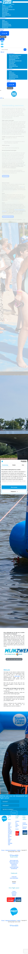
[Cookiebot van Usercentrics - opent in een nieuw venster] (21, 461)
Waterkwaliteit (5, 8)
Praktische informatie (13, 56)
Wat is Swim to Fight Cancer (15, 55)
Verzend (14, 813)
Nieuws (3, 16)
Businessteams (5, 23)
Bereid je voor (5, 27)
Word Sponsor (5, 10)
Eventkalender (14, 868)
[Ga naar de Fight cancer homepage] (4, 818)
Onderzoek (14, 876)
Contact (1, 30)
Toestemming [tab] (5, 465)
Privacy (2, 850)
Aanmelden (5, 176)
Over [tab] (23, 465)
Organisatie (4, 12)
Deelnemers (2, 18)
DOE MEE (3, 37)
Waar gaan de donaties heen (8, 9)
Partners (24, 828)
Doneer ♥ (4, 33)
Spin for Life (14, 865)
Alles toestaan (14, 487)
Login (2, 39)
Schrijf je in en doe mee (14, 58)
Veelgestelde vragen (6, 15)
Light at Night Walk (9, 840)
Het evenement (10, 53)
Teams (3, 20)
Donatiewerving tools (6, 25)
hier (22, 187)
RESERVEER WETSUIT (8, 216)
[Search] (25, 49)
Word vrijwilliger (5, 13)
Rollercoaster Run (14, 863)
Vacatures (25, 827)
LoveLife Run (14, 864)
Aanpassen (13, 491)
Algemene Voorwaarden (10, 850)
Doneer (17, 829)
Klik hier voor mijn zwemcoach (14, 659)
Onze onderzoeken (17, 825)
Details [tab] (14, 465)
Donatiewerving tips (6, 24)
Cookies (18, 850)
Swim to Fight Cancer (9, 828)
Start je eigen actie (9, 824)
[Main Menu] (0, 90)
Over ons (2, 29)
